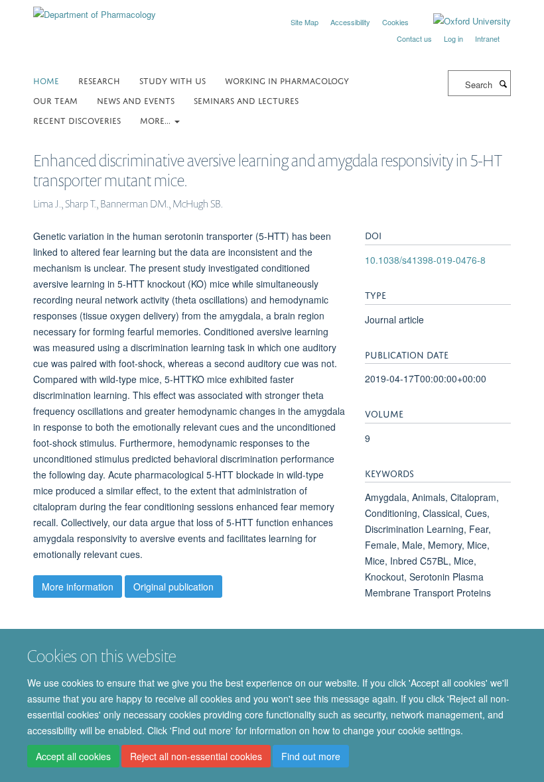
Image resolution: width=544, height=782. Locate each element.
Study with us (172, 80)
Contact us (414, 38)
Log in (453, 38)
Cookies (395, 22)
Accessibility (350, 22)
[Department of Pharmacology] (94, 9)
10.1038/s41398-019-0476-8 (425, 259)
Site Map (304, 22)
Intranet (487, 38)
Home (46, 80)
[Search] (503, 83)
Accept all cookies (73, 756)
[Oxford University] (462, 21)
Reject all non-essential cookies (196, 756)
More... (156, 119)
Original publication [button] (173, 586)
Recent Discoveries (77, 119)
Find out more (310, 756)
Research (99, 80)
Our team (55, 99)
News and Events (135, 99)
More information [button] (77, 586)
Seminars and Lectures (246, 99)
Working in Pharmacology (287, 80)
